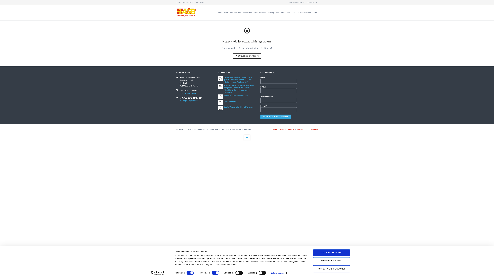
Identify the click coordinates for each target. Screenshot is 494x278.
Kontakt (291, 129)
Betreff (264, 106)
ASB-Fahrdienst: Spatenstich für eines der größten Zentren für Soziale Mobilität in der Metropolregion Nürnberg (239, 88)
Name (264, 77)
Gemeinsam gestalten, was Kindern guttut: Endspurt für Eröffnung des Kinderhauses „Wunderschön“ (238, 79)
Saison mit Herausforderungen (236, 95)
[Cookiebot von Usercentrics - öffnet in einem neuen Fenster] (157, 273)
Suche (274, 129)
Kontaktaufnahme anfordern (275, 117)
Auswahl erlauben (331, 261)
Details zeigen (277, 273)
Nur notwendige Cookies (331, 269)
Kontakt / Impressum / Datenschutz (302, 2)
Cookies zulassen (332, 252)
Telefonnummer (267, 96)
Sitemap (282, 129)
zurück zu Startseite (248, 56)
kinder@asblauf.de (189, 93)
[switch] (212, 273)
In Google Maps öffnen (189, 100)
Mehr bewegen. (230, 101)
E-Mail (264, 87)
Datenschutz (313, 129)
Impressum (301, 129)
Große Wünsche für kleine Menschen (239, 107)
